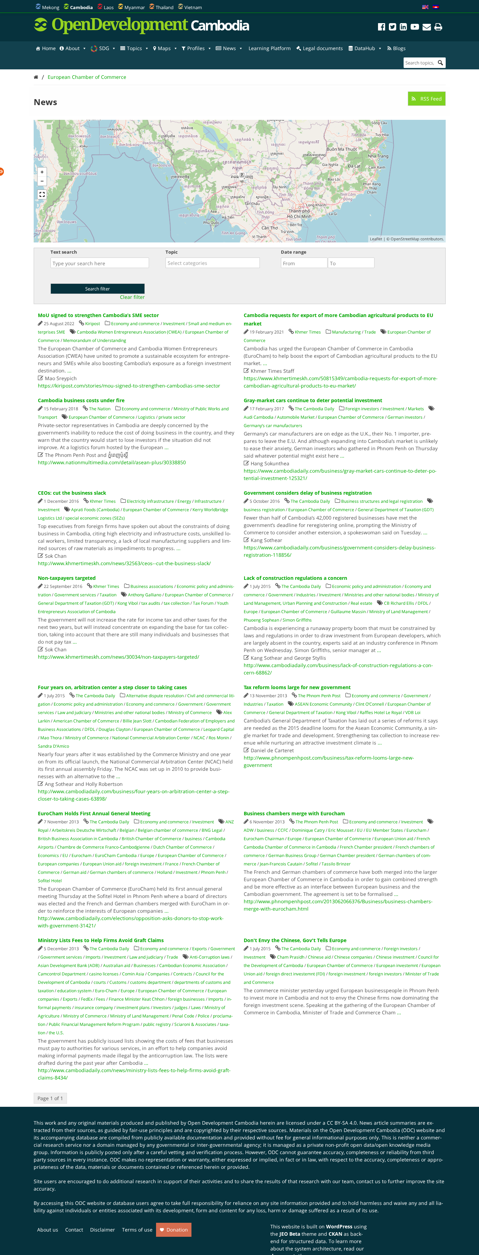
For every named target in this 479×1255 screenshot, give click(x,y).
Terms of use (137, 1229)
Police (203, 1016)
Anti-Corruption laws (210, 957)
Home (49, 48)
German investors (405, 417)
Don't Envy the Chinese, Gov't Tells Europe (295, 940)
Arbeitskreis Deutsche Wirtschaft (84, 830)
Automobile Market (296, 417)
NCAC (199, 738)
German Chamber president (347, 855)
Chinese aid (319, 957)
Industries (306, 595)
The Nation (99, 409)
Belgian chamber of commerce (168, 830)
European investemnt (397, 965)
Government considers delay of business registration (308, 492)
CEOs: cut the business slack (72, 492)
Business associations (151, 586)
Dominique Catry (308, 830)
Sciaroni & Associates (195, 1024)
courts (100, 982)
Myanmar (134, 7)
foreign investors (385, 974)
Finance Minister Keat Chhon (136, 999)
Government (280, 595)
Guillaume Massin (348, 612)
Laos (109, 7)
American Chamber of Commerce (86, 721)
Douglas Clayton (114, 729)
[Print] (438, 28)
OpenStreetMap (405, 238)
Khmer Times (308, 332)
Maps (164, 48)
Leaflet (376, 238)
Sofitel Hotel (50, 881)
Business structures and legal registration (382, 501)
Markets (416, 409)
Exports (199, 949)
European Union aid (102, 864)
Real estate (361, 603)
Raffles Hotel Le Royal (381, 712)
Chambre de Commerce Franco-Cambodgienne (103, 847)
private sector (171, 417)
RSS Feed (430, 98)
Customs (118, 982)
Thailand (165, 7)
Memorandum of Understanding (94, 340)
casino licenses (104, 974)
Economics (48, 855)
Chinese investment (395, 957)
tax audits (150, 603)
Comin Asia (133, 974)
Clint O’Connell (370, 704)
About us (47, 1229)
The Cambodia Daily (314, 409)
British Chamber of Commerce (151, 839)
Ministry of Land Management (398, 612)
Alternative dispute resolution (155, 696)
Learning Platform (270, 48)
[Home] (36, 77)
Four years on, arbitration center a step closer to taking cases (112, 687)
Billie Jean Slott (137, 721)
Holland (164, 872)
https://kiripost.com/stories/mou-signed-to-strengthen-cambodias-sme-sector (129, 385)
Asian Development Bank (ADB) (69, 965)
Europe (251, 612)
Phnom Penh (213, 872)
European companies (58, 864)
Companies (159, 974)
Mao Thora (51, 738)
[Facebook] (381, 28)
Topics (134, 48)
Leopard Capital (218, 729)
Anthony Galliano (144, 595)
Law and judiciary (74, 712)
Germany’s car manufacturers (273, 425)
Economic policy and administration (366, 586)
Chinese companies (353, 957)
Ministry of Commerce (190, 712)
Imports (93, 957)
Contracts (182, 974)
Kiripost (92, 324)
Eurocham (82, 855)
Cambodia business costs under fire (81, 400)
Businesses (145, 965)
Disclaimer (102, 1229)
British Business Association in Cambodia (78, 839)
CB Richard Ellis (399, 603)
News (229, 48)
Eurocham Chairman (264, 839)
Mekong (50, 7)
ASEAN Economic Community (323, 704)
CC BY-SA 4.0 (342, 1122)
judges (181, 1007)
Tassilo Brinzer (336, 864)
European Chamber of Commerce (87, 77)
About (73, 48)
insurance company (94, 1007)
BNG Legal (212, 830)
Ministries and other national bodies (379, 595)
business (193, 839)
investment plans (133, 1007)
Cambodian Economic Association (192, 965)
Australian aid (116, 965)
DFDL (423, 603)
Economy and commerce (135, 324)
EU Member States (384, 830)
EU (65, 855)
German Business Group (292, 855)
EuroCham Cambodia (116, 855)
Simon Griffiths (297, 620)
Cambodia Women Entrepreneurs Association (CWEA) (129, 332)
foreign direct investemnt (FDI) (295, 974)
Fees (100, 999)
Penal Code (183, 1016)
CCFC (283, 830)
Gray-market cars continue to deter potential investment (313, 400)
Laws (196, 1007)
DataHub (365, 48)
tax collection (176, 603)
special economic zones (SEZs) (95, 518)
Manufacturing (346, 332)
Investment (174, 324)
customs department (150, 982)
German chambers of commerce (122, 872)
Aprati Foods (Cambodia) (95, 510)
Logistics (146, 417)
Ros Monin (219, 738)
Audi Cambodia (259, 417)
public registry (157, 1024)
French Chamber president (366, 847)
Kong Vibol (127, 603)
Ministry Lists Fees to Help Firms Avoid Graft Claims (101, 940)
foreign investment (143, 864)
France (171, 864)
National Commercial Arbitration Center (151, 738)
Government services (75, 595)
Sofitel (312, 864)
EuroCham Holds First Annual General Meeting (94, 813)
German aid (74, 872)
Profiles (196, 48)
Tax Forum (203, 603)
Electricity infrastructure (150, 501)
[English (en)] (425, 7)
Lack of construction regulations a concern (295, 578)
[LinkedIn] (403, 28)
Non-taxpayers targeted (67, 578)
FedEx (87, 999)
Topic (172, 252)
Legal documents (323, 48)
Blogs (399, 48)
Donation (177, 1229)
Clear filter (132, 297)
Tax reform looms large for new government (297, 687)
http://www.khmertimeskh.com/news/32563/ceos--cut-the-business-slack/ (124, 563)
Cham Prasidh (290, 957)
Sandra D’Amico (53, 746)
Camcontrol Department (62, 974)
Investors (162, 1007)
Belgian (127, 830)
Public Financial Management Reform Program (94, 1024)
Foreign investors (362, 409)
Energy (184, 501)
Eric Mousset (340, 830)
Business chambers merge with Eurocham (294, 813)
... (69, 370)
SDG (104, 48)
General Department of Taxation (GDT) (396, 510)
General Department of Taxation (300, 712)
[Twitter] (392, 28)
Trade (370, 332)
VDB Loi (412, 712)
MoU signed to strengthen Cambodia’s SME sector (98, 315)
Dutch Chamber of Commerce (182, 847)
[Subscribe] (427, 28)
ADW (249, 830)
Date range (293, 252)
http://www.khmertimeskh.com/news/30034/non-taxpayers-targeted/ (118, 656)
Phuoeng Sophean (261, 620)
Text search (63, 252)
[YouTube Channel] (415, 28)
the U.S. (56, 1033)
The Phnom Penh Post (319, 696)
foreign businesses (186, 999)
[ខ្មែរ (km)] (436, 7)
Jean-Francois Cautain (281, 864)
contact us (368, 1181)
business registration (264, 510)
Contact (74, 1229)
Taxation (108, 595)
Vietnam (193, 7)
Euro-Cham (106, 991)
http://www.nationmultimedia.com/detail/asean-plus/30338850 (112, 462)
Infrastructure (208, 501)
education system (74, 991)
